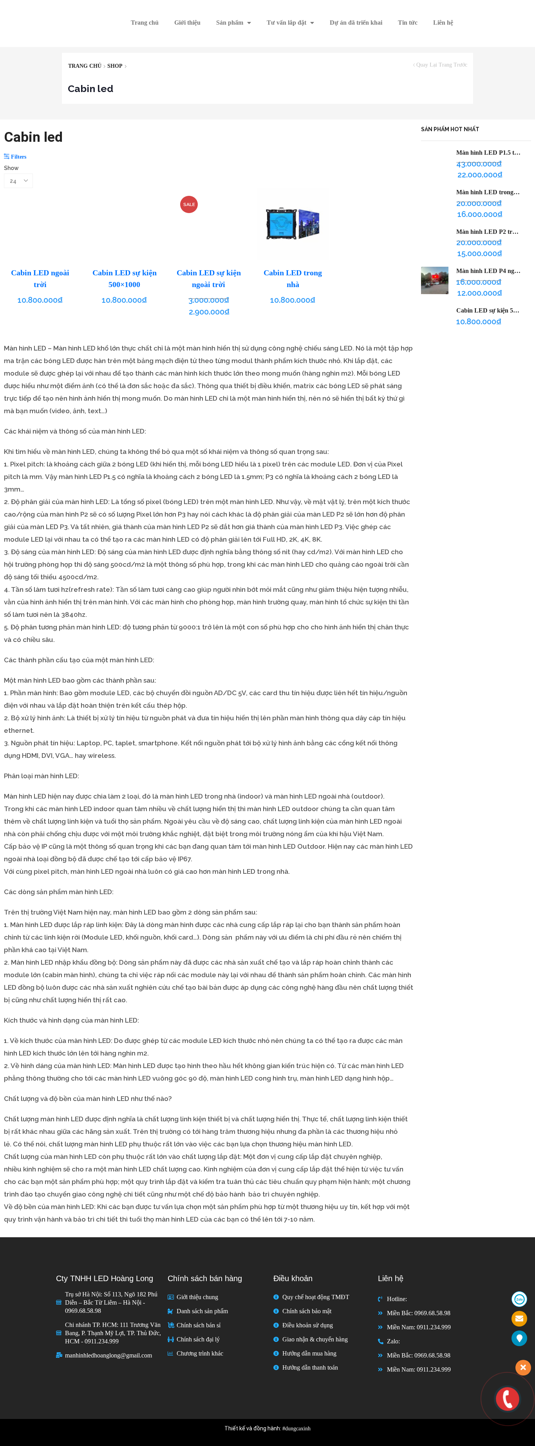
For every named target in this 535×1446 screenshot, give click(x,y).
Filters (17, 157)
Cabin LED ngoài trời (40, 278)
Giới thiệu (187, 22)
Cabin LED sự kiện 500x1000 (488, 310)
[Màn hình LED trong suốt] (434, 201)
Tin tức (408, 22)
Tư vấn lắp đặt (286, 22)
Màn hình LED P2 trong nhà (488, 231)
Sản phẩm (229, 22)
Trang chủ (145, 22)
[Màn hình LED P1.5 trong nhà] (434, 162)
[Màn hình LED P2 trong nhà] (434, 241)
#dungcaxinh (296, 1429)
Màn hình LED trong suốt (488, 192)
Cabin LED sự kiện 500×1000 (124, 278)
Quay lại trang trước (441, 65)
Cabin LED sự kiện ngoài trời (209, 278)
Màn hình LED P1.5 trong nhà (488, 152)
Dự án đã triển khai (356, 22)
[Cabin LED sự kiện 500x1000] (434, 320)
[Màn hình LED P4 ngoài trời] (434, 280)
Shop (115, 66)
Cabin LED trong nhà (293, 278)
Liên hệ (443, 22)
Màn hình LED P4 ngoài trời (488, 271)
